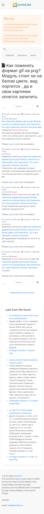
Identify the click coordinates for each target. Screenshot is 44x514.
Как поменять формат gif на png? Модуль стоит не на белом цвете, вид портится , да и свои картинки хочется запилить (21, 124)
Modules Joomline (19, 400)
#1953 (4, 189)
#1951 (4, 116)
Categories (10, 55)
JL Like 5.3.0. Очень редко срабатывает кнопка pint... (21, 411)
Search (33, 55)
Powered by (15, 292)
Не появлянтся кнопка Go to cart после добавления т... (23, 317)
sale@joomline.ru (15, 505)
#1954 (4, 222)
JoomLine (7, 154)
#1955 (4, 254)
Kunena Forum (27, 292)
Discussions (22, 55)
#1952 (4, 151)
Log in (11, 144)
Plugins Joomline (18, 350)
